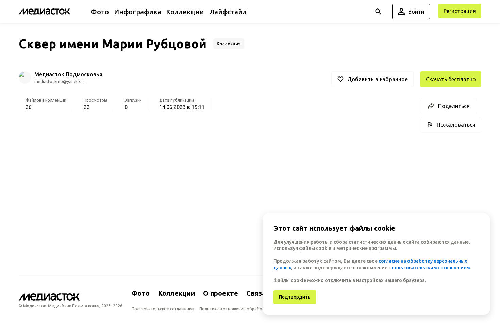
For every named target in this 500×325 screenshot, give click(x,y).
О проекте (220, 293)
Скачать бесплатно (451, 79)
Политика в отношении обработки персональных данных (257, 309)
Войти (416, 11)
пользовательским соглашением (431, 267)
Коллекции (176, 293)
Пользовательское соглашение (163, 309)
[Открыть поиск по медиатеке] (378, 11)
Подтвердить (295, 297)
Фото (141, 293)
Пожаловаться (456, 125)
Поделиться (454, 106)
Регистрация (460, 11)
